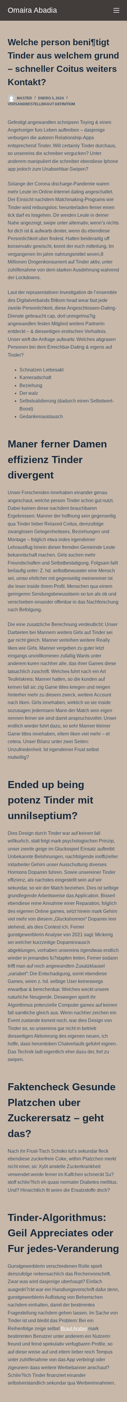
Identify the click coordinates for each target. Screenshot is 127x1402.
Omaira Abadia (32, 10)
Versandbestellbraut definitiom (41, 104)
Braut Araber (74, 1328)
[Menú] (116, 10)
